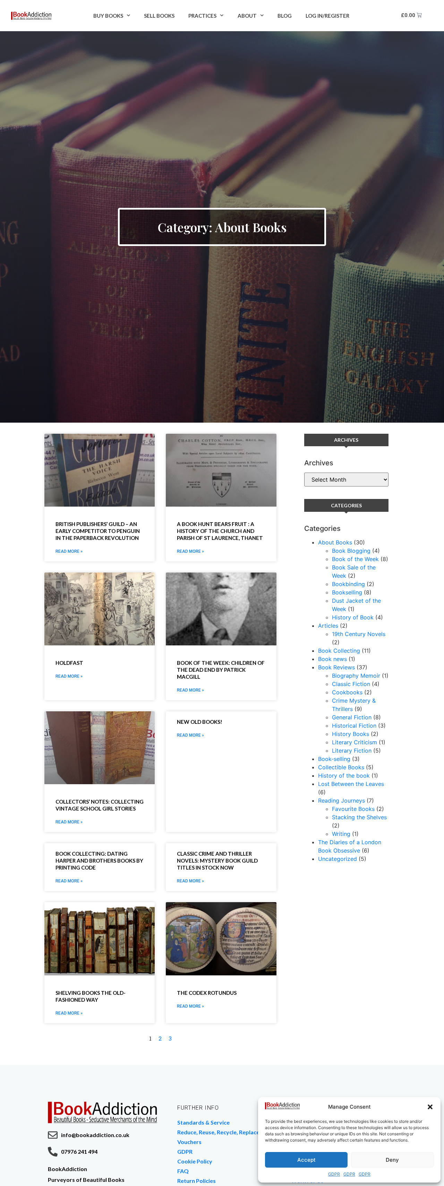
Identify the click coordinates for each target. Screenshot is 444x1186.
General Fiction (352, 717)
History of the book (344, 775)
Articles (328, 625)
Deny (392, 1160)
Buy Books (108, 15)
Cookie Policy (194, 1161)
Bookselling (347, 592)
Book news (332, 658)
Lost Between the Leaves (351, 783)
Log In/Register (327, 15)
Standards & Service (203, 1122)
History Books (350, 733)
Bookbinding (348, 584)
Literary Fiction (352, 750)
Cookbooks (347, 692)
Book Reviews (336, 667)
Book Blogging (351, 550)
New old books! (199, 722)
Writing (341, 833)
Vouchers (189, 1141)
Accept (306, 1160)
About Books (335, 542)
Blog (285, 15)
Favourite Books (353, 808)
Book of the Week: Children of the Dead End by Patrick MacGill (221, 670)
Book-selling (334, 758)
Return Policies (196, 1180)
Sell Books (159, 15)
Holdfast (69, 663)
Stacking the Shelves (359, 817)
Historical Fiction (354, 725)
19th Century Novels (358, 633)
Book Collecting (339, 650)
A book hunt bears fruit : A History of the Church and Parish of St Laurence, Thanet (220, 531)
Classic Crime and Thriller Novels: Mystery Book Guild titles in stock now (217, 860)
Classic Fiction (351, 683)
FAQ (183, 1171)
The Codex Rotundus (207, 993)
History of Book (353, 617)
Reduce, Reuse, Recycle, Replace (218, 1132)
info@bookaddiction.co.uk (95, 1135)
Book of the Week (355, 559)
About (247, 15)
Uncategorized (337, 858)
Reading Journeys (341, 800)
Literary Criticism (354, 742)
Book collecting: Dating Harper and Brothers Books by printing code (99, 860)
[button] (430, 1106)
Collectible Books (341, 767)
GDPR (334, 1174)
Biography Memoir (356, 675)
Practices (202, 15)
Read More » (69, 551)
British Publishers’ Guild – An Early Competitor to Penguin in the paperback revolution (98, 531)
